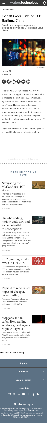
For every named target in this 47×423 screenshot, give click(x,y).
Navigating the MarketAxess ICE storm (13, 186)
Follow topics (9, 394)
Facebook (28, 394)
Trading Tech (8, 9)
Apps (32, 394)
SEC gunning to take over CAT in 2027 (15, 261)
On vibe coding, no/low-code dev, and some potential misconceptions (16, 223)
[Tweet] (4, 81)
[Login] (44, 2)
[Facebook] (9, 81)
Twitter (14, 394)
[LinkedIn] (13, 81)
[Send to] (23, 81)
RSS (37, 394)
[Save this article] (18, 81)
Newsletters (23, 394)
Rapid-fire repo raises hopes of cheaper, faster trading (16, 291)
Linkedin (18, 394)
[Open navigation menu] (2, 3)
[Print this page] (28, 81)
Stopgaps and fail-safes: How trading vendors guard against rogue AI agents (16, 323)
